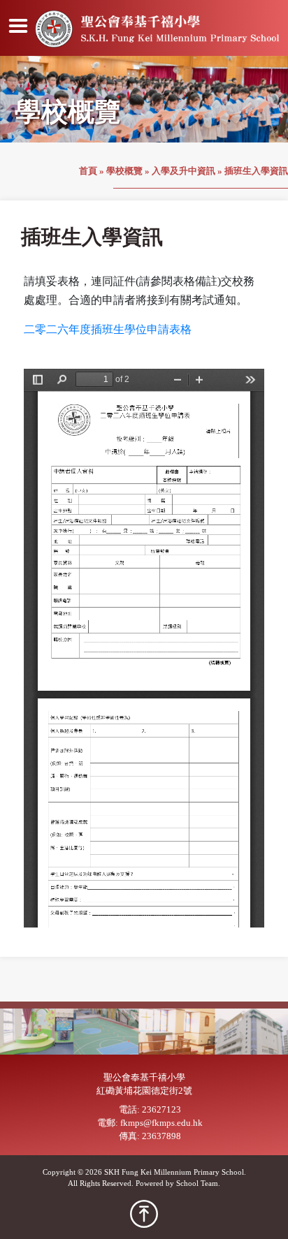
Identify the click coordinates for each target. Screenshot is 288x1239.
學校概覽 (124, 171)
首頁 (88, 171)
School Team (197, 1183)
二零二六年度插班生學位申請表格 (108, 329)
